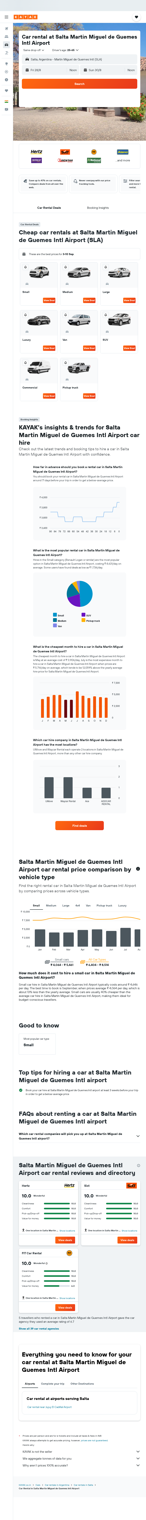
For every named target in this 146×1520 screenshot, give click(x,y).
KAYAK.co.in (25, 1484)
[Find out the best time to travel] (6, 80)
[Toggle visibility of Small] (58, 615)
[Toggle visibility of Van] (57, 625)
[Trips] (6, 90)
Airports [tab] (30, 1383)
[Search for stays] (6, 37)
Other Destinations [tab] (82, 1383)
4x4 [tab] (77, 905)
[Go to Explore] (6, 63)
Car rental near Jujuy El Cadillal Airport (49, 1407)
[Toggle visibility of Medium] (59, 620)
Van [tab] (88, 905)
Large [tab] (65, 905)
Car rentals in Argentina (57, 1484)
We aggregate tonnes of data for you (47, 1458)
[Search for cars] (6, 45)
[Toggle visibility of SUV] (86, 615)
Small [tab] (36, 905)
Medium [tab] (51, 905)
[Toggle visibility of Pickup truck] (91, 620)
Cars (38, 1484)
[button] (6, 17)
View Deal (49, 300)
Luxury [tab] (122, 905)
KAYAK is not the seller (37, 1451)
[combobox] (34, 50)
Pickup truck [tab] (104, 905)
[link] (79, 825)
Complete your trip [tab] (52, 1383)
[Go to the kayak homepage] (25, 17)
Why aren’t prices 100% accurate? (45, 1465)
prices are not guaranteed (94, 1440)
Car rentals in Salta (83, 1484)
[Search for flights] (6, 29)
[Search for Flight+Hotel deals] (6, 53)
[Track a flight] (6, 72)
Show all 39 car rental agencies (39, 1328)
